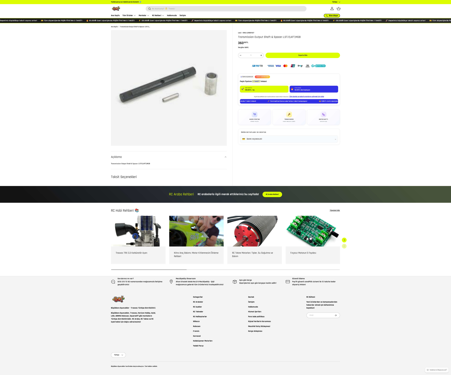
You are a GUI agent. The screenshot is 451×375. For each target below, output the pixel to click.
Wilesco (196, 321)
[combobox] (226, 8)
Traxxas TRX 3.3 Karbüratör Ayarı (131, 252)
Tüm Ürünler (127, 15)
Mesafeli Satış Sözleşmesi (259, 326)
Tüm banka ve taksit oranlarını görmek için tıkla (306, 96)
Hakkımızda (172, 15)
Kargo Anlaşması (255, 331)
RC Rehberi (156, 15)
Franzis (196, 331)
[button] (338, 8)
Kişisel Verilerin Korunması (259, 321)
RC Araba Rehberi (272, 194)
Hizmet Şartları (254, 311)
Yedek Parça (198, 346)
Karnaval (197, 336)
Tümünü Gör (335, 210)
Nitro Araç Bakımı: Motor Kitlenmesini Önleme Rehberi (196, 254)
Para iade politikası (256, 316)
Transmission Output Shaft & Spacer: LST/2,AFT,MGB (135, 27)
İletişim (183, 15)
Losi (239, 33)
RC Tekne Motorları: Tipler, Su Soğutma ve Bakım (252, 254)
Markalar (142, 15)
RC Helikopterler (200, 316)
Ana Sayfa (115, 15)
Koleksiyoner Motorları (202, 341)
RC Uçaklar (197, 307)
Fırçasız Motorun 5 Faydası (303, 252)
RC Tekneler (198, 311)
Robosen (196, 326)
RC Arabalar (198, 302)
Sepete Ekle (302, 55)
